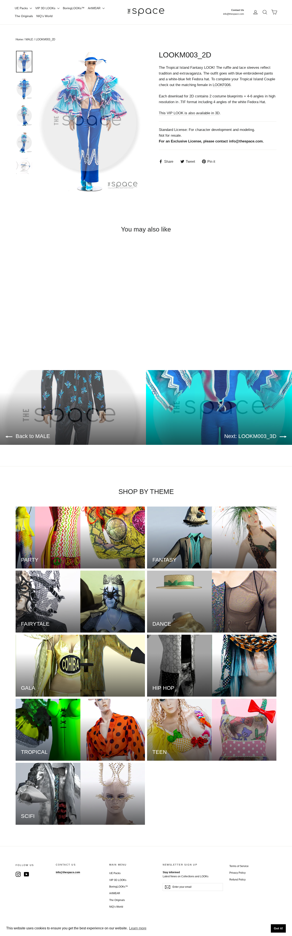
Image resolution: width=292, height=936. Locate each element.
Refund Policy (237, 879)
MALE (29, 39)
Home (19, 39)
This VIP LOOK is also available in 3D (189, 113)
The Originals (24, 16)
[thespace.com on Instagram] (18, 874)
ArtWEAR (94, 8)
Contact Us (237, 10)
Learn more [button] (137, 928)
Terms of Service (239, 866)
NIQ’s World (44, 16)
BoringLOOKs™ (73, 8)
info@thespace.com (233, 14)
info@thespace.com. (246, 141)
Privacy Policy (237, 872)
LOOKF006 (221, 85)
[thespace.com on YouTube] (26, 874)
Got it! (278, 928)
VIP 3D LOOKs (45, 8)
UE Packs (22, 8)
